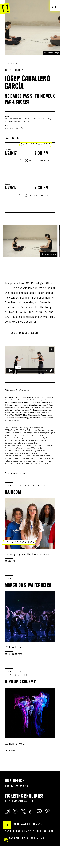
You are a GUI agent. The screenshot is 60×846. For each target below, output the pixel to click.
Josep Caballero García (19, 390)
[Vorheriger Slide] (8, 265)
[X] (23, 811)
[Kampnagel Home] (5, 7)
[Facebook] (7, 811)
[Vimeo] (47, 811)
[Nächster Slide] (52, 265)
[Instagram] (15, 811)
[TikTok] (31, 811)
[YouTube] (39, 811)
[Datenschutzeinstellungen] (6, 840)
